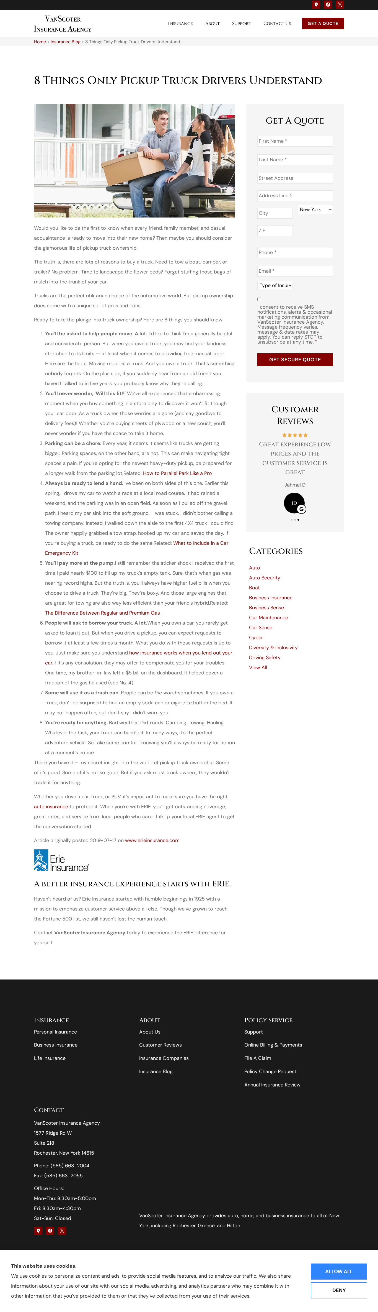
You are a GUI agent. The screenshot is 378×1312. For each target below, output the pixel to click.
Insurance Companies (164, 1058)
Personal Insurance (55, 1032)
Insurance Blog (66, 42)
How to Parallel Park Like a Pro (177, 473)
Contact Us (277, 24)
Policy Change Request (270, 1071)
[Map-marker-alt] (316, 5)
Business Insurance (55, 1045)
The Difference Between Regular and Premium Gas (102, 613)
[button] (291, 520)
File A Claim (257, 1058)
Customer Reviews (160, 1045)
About (212, 24)
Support (241, 24)
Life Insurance (50, 1058)
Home (40, 42)
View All (258, 667)
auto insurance (51, 806)
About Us (149, 1032)
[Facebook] (328, 5)
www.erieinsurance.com (152, 840)
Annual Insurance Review (272, 1084)
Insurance (180, 24)
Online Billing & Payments (273, 1045)
